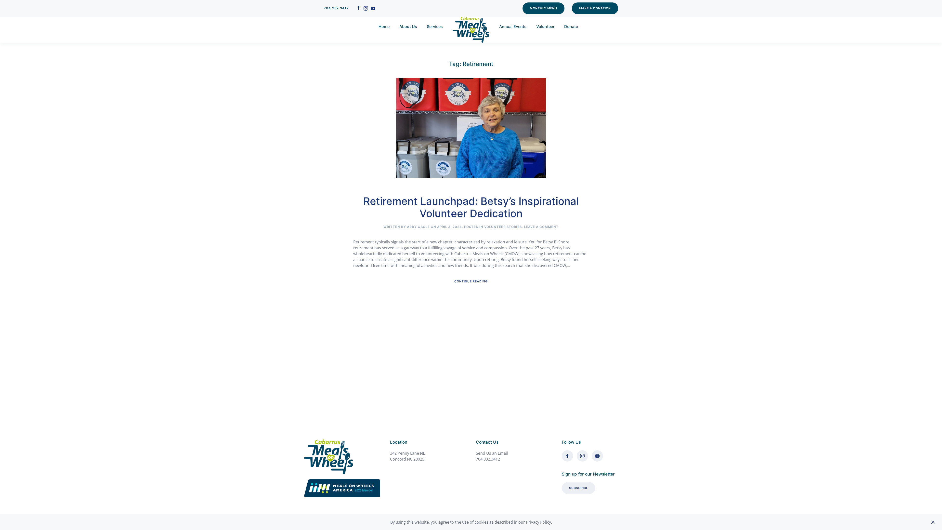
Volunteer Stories (503, 227)
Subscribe (578, 488)
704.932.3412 (336, 8)
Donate (571, 26)
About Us (408, 26)
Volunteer (545, 26)
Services (435, 26)
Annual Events (512, 26)
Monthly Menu (543, 8)
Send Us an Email (492, 453)
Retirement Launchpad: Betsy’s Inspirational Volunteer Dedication (471, 207)
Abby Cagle (418, 227)
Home (384, 26)
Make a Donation (595, 8)
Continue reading (471, 281)
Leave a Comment (541, 227)
